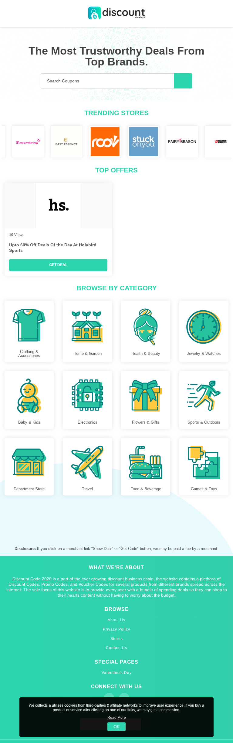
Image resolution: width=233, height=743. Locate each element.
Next (228, 141)
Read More (116, 717)
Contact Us (116, 648)
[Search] (183, 80)
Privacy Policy (116, 629)
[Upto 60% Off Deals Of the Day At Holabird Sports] (58, 205)
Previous (5, 141)
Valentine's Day (117, 673)
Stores (116, 639)
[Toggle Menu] (9, 14)
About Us (116, 620)
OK (116, 726)
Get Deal (58, 265)
